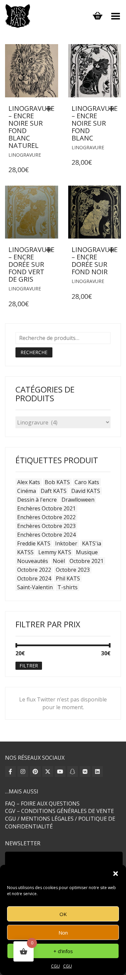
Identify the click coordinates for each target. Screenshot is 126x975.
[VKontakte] (85, 771)
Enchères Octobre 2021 (46, 508)
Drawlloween (77, 499)
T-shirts (67, 587)
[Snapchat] (72, 771)
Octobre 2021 (86, 561)
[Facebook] (10, 771)
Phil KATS (68, 578)
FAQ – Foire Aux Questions (42, 803)
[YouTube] (60, 771)
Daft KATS (54, 491)
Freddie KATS (33, 543)
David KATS (85, 491)
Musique (87, 552)
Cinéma (26, 491)
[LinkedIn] (97, 771)
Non (63, 932)
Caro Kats (87, 482)
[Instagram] (22, 771)
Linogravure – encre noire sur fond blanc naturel (31, 127)
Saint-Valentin (35, 587)
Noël (59, 561)
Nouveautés (32, 561)
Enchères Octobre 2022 (46, 517)
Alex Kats (28, 482)
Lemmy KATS (54, 552)
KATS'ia (91, 543)
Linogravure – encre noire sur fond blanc (95, 123)
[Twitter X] (47, 771)
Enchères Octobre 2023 (46, 526)
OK (63, 914)
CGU (55, 966)
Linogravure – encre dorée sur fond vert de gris (31, 264)
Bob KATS (57, 482)
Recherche (33, 352)
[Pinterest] (35, 771)
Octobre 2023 (73, 569)
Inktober (66, 543)
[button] (115, 873)
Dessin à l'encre (37, 499)
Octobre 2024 (34, 578)
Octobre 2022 (34, 569)
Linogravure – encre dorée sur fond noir (95, 260)
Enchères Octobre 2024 (46, 534)
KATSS (25, 552)
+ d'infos (63, 951)
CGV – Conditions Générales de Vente (59, 811)
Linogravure (24, 155)
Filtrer (28, 665)
